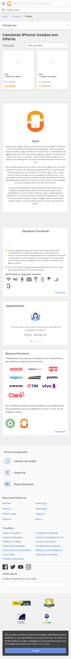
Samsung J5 (41, 508)
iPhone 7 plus (9, 513)
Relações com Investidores (49, 550)
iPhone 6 (6, 519)
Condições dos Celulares (48, 545)
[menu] (3, 3)
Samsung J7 (41, 503)
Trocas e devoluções (46, 541)
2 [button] (33, 341)
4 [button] (37, 341)
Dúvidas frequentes (12, 537)
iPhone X (6, 503)
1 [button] (31, 341)
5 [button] (39, 341)
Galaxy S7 (40, 513)
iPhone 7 (6, 508)
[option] (35, 323)
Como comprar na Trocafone (16, 550)
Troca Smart (8, 554)
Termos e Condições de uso (49, 537)
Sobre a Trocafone (11, 532)
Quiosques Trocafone (46, 554)
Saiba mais (60, 292)
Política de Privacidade (13, 545)
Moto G (39, 519)
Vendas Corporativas (13, 558)
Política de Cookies (11, 541)
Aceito (35, 650)
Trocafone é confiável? (47, 532)
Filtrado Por (10, 25)
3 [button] (35, 341)
